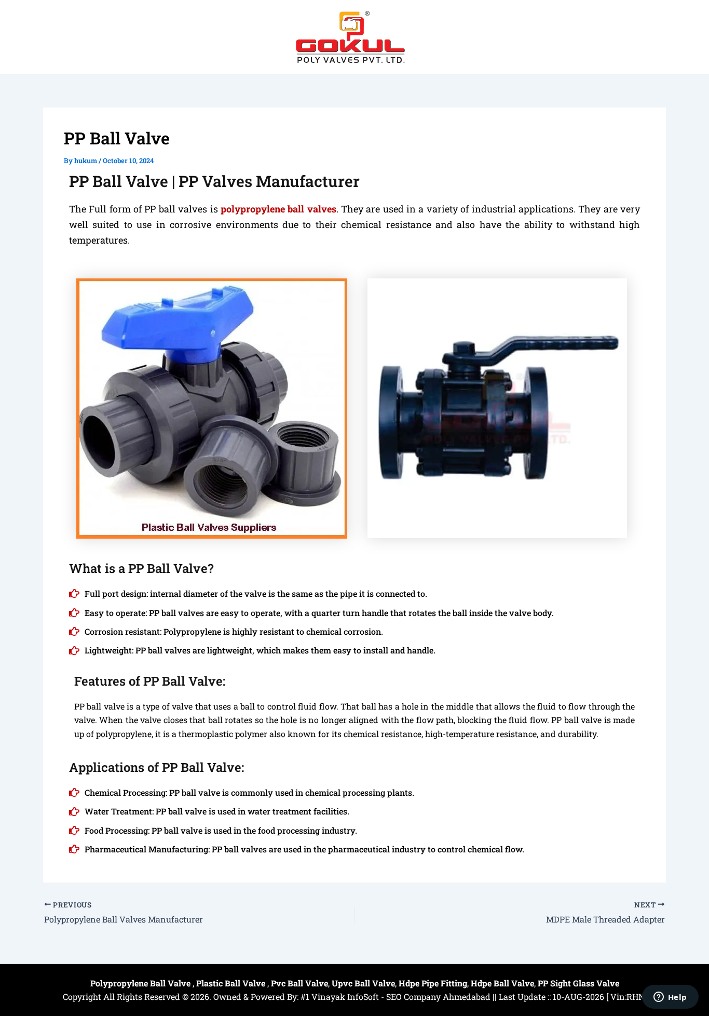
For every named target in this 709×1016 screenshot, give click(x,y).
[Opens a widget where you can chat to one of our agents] (670, 998)
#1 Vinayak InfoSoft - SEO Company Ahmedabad (395, 996)
